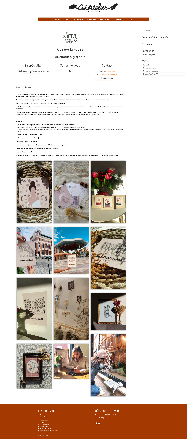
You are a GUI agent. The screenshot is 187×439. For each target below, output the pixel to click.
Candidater (43, 417)
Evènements (44, 421)
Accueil (42, 415)
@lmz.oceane (111, 71)
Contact (42, 419)
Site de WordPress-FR (150, 74)
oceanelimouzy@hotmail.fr (109, 74)
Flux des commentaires (150, 71)
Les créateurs (44, 424)
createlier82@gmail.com (103, 418)
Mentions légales (45, 428)
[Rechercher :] (153, 30)
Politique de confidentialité (49, 430)
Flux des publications (150, 68)
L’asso (42, 423)
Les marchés (44, 426)
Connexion (146, 65)
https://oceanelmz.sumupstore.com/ (107, 80)
